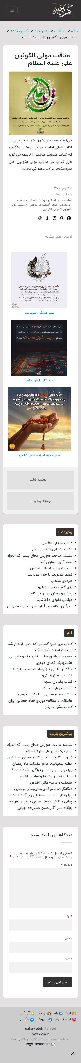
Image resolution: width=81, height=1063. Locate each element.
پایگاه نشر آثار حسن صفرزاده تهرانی (45, 807)
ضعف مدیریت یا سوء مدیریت (50, 574)
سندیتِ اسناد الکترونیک (53, 650)
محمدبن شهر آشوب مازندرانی (49, 205)
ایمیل (68, 938)
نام (69, 916)
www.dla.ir (40, 1034)
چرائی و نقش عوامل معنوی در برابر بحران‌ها (39, 801)
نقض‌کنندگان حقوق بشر (39, 313)
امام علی (63, 200)
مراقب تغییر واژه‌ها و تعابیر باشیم (46, 776)
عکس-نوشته (45, 200)
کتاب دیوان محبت (57, 688)
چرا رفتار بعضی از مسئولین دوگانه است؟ (41, 795)
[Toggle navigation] (12, 10)
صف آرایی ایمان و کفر (39, 381)
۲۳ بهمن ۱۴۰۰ (63, 188)
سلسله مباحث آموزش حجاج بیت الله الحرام (39, 555)
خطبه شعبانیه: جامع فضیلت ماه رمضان (42, 763)
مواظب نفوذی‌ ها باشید (54, 599)
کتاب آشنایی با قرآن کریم (52, 549)
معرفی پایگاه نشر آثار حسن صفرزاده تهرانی (39, 606)
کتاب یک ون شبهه (57, 681)
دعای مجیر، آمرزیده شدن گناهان (39, 455)
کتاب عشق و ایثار (58, 707)
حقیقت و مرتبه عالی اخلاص (51, 568)
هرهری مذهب (61, 580)
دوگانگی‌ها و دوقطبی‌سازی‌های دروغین (43, 788)
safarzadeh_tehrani (40, 1029)
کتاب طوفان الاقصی (56, 543)
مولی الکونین (51, 209)
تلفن (69, 958)
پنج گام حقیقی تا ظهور (54, 587)
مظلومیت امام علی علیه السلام (49, 751)
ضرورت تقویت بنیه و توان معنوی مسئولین (39, 757)
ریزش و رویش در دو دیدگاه (51, 593)
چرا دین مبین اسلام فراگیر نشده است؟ (42, 770)
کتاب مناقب (25, 200)
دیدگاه (66, 865)
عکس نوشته (60, 194)
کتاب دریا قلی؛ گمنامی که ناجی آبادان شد (40, 643)
